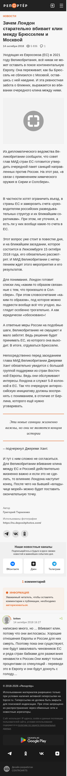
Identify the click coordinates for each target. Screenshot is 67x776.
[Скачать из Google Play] (33, 740)
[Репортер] (15, 5)
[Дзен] (57, 753)
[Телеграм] (10, 753)
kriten (17, 618)
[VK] (41, 753)
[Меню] (61, 5)
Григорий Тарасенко (16, 512)
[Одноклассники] (25, 753)
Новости (9, 16)
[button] (52, 5)
